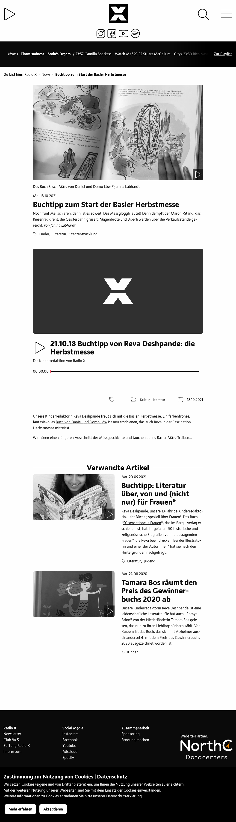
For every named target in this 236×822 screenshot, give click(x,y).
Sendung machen (135, 740)
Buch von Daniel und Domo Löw (81, 422)
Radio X (30, 74)
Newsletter (12, 734)
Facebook (70, 740)
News (45, 74)
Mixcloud (69, 751)
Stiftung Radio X (16, 745)
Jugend (149, 561)
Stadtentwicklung (83, 234)
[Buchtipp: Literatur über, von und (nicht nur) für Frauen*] (74, 497)
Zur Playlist (223, 54)
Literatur (59, 234)
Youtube (69, 745)
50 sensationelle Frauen (142, 523)
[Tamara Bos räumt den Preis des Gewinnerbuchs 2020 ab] (74, 594)
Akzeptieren (53, 809)
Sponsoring (130, 734)
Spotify (68, 757)
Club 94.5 (11, 740)
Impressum (12, 751)
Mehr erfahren (20, 809)
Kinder (44, 234)
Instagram (70, 734)
